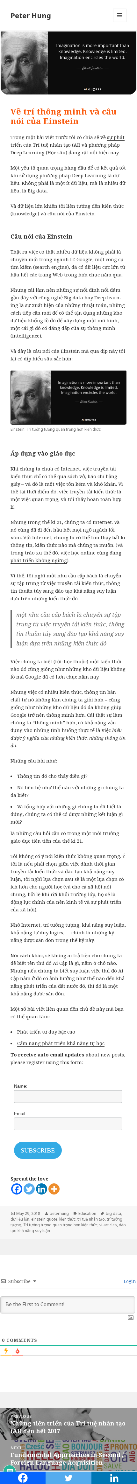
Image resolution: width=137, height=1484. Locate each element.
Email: (20, 1113)
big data (113, 1213)
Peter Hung (31, 15)
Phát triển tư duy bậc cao (46, 1031)
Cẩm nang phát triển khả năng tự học (61, 1043)
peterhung (59, 1213)
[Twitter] (29, 1189)
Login (129, 1281)
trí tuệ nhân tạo (91, 1219)
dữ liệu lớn (20, 1219)
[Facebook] (16, 1189)
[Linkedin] (41, 1189)
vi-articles (108, 1225)
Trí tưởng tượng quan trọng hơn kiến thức (60, 1225)
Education (87, 1213)
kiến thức (67, 1219)
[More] (54, 1189)
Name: (20, 1086)
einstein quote (44, 1219)
